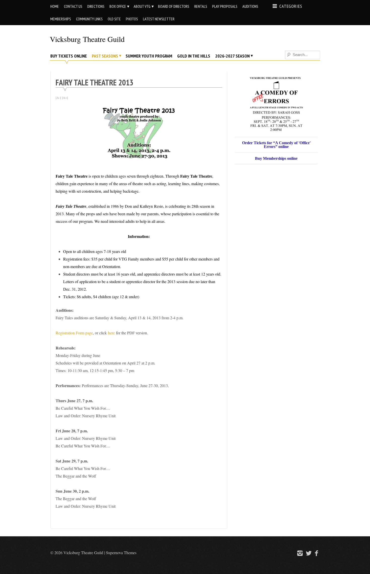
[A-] (58, 97)
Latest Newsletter (158, 18)
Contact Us (73, 6)
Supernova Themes (121, 552)
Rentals (200, 6)
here (111, 332)
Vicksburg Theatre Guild (87, 39)
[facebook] (317, 553)
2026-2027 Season (232, 56)
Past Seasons (105, 56)
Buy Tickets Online (68, 56)
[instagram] (299, 553)
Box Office (117, 6)
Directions (95, 6)
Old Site (114, 18)
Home (54, 6)
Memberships (60, 18)
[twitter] (308, 553)
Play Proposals (224, 6)
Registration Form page (74, 332)
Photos (132, 18)
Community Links (89, 18)
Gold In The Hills (193, 56)
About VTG (142, 6)
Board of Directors (173, 6)
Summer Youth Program (149, 56)
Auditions (250, 6)
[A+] (65, 97)
